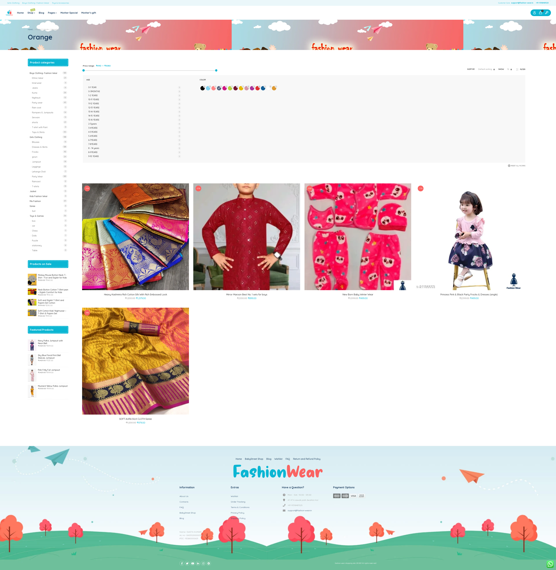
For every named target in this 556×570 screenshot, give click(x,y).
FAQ (288, 459)
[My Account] (534, 13)
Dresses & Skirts (39, 147)
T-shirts (35, 186)
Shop (31, 11)
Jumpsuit (36, 161)
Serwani (36, 117)
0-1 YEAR (92, 87)
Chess (35, 230)
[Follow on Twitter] (187, 563)
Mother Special (69, 12)
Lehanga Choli (39, 171)
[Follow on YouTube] (192, 563)
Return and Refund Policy (306, 459)
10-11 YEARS (93, 99)
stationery (37, 245)
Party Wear (37, 176)
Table (34, 250)
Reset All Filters (518, 166)
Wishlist (278, 459)
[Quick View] (139, 287)
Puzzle (35, 240)
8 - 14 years (93, 148)
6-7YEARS (92, 140)
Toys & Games (37, 216)
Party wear (37, 102)
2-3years (92, 124)
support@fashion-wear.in (522, 3)
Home (20, 12)
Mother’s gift (88, 12)
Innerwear (37, 83)
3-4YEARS (92, 128)
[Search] (546, 13)
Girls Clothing (13, 3)
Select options (132, 287)
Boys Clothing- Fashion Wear (35, 3)
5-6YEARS (92, 136)
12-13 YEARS (93, 107)
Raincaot (36, 181)
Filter (522, 69)
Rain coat (36, 107)
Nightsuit (36, 97)
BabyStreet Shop (254, 459)
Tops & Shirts (38, 132)
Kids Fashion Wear (38, 196)
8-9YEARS (92, 152)
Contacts (184, 501)
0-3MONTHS (94, 91)
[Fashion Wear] (9, 12)
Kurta (34, 93)
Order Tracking (238, 501)
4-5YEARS (92, 132)
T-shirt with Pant (39, 127)
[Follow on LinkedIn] (198, 563)
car (33, 226)
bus (33, 221)
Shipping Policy (238, 518)
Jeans (35, 88)
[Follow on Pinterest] (208, 563)
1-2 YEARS (93, 95)
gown (34, 157)
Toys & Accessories (60, 3)
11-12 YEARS (93, 103)
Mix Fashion (35, 201)
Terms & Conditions (240, 507)
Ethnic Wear (37, 78)
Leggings (36, 166)
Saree (32, 206)
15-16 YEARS (93, 119)
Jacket (33, 191)
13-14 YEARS (93, 111)
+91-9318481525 (542, 3)
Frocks (35, 152)
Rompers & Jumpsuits (42, 112)
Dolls (34, 235)
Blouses (35, 142)
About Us (184, 496)
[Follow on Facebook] (182, 563)
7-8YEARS (92, 144)
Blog (41, 12)
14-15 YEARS (93, 115)
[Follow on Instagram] (203, 563)
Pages (51, 12)
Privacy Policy (237, 512)
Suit (33, 211)
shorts (35, 122)
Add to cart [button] (466, 287)
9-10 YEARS (93, 156)
